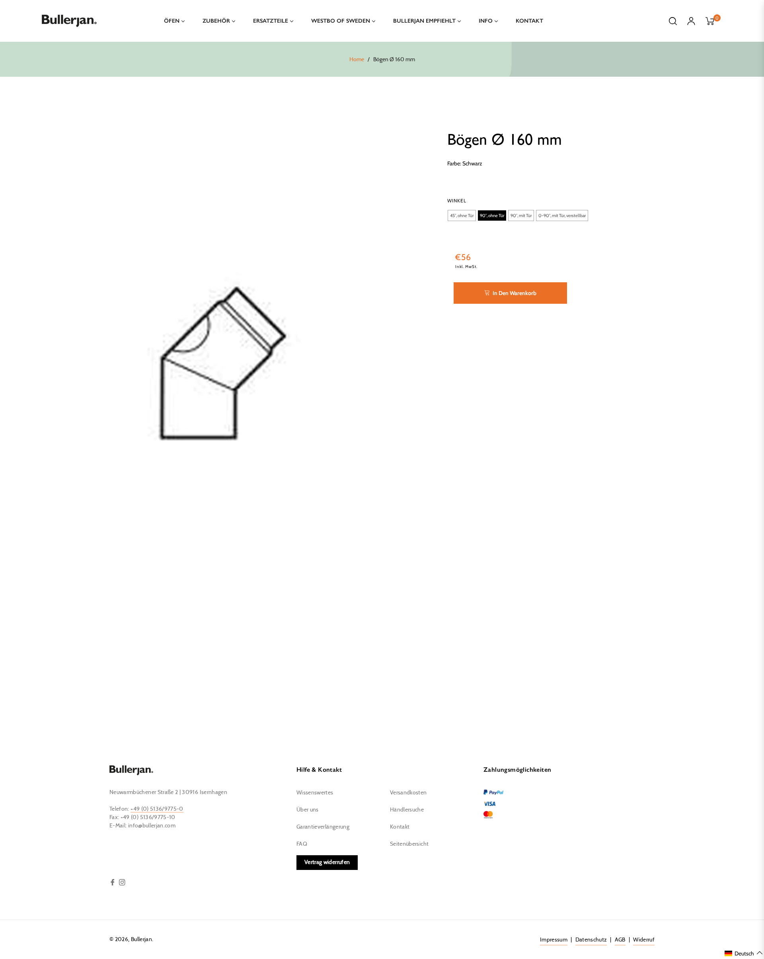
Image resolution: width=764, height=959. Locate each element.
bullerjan (141, 939)
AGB (620, 940)
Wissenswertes (314, 793)
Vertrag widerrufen (327, 862)
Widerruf (644, 940)
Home (356, 59)
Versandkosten (408, 793)
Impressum (553, 940)
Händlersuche (407, 810)
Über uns (307, 810)
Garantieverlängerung (322, 827)
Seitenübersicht (409, 844)
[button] (462, 215)
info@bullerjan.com (151, 826)
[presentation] (456, 200)
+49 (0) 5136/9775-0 (157, 809)
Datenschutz (591, 940)
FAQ (301, 844)
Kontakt (399, 827)
